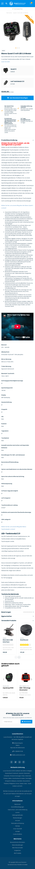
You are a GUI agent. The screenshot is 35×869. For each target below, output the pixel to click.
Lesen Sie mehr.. (5, 61)
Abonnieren (27, 721)
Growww (25, 864)
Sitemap (17, 826)
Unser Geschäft (17, 828)
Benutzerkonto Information (17, 842)
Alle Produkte (17, 853)
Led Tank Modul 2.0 (17, 81)
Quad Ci (13, 69)
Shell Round (24, 640)
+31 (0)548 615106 (18, 751)
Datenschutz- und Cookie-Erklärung (17, 809)
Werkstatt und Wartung (17, 823)
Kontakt (17, 831)
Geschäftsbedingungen (17, 807)
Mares (3, 50)
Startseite (9, 12)
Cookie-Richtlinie (17, 834)
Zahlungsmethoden (17, 815)
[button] (16, 657)
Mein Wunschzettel (17, 847)
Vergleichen (17, 850)
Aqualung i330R (8, 688)
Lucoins (17, 812)
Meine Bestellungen (17, 845)
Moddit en (20, 864)
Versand (17, 820)
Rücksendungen (17, 818)
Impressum (17, 804)
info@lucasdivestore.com (18, 755)
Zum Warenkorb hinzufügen (18, 98)
